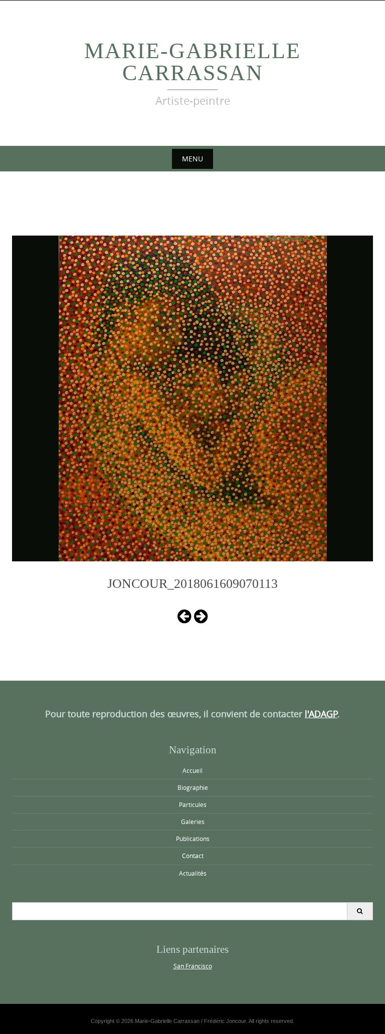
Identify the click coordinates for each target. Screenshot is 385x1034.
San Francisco (192, 966)
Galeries (193, 821)
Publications (193, 839)
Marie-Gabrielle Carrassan (192, 62)
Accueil (192, 770)
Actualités (193, 873)
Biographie (192, 787)
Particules (193, 804)
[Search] (359, 911)
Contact (193, 856)
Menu (192, 158)
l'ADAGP (321, 714)
